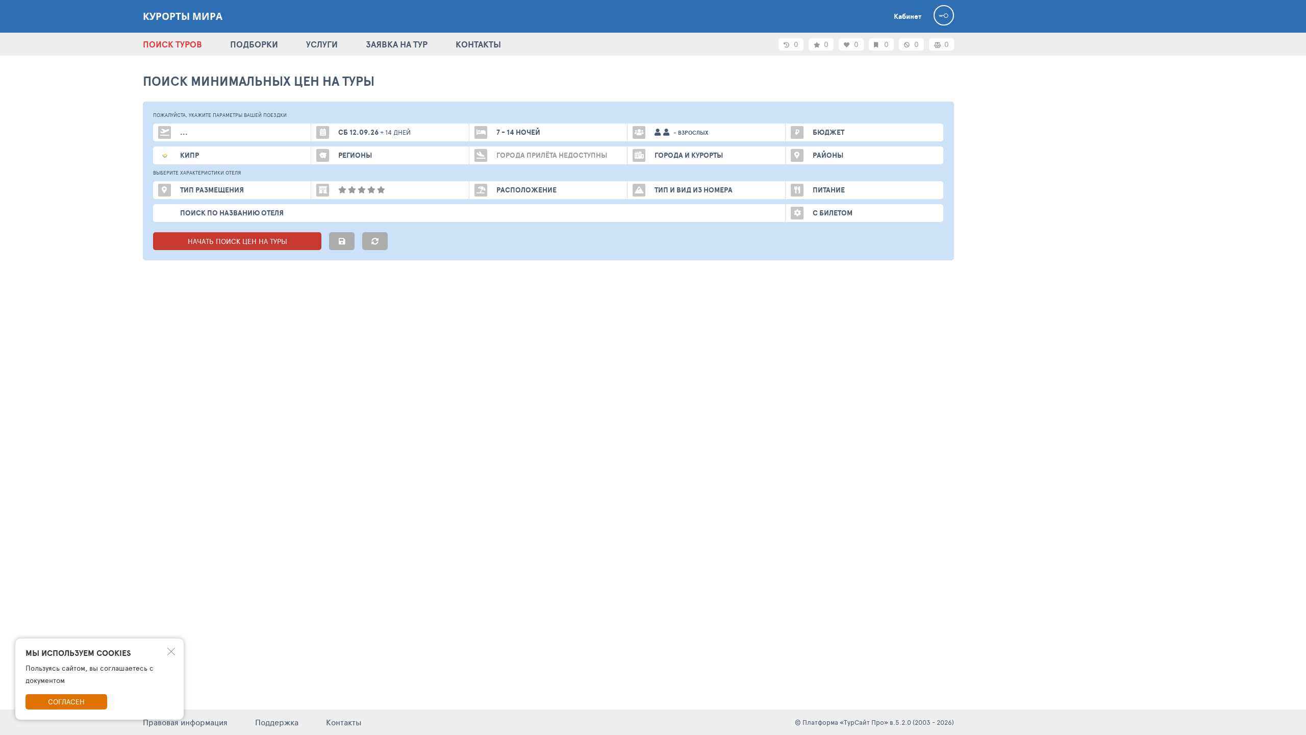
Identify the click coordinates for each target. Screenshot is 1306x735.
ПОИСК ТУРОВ (172, 44)
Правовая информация (185, 722)
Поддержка (276, 722)
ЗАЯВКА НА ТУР (397, 44)
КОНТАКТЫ (478, 44)
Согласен (66, 701)
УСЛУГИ (322, 44)
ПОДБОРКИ (254, 44)
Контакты (344, 722)
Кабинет (907, 16)
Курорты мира (182, 16)
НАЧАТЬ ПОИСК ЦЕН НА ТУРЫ (237, 241)
